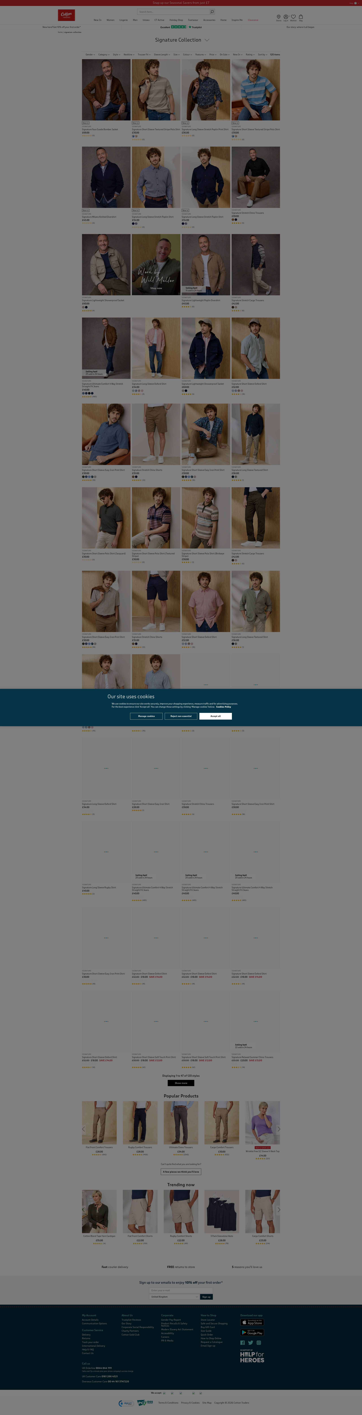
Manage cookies (146, 716)
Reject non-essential (181, 716)
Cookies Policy (223, 707)
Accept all (216, 716)
